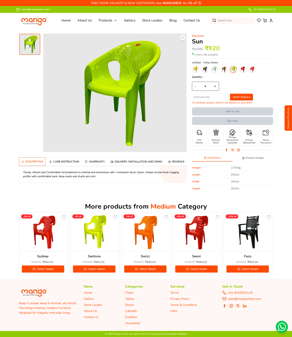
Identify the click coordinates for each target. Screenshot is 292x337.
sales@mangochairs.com (35, 9)
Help (173, 311)
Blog (173, 20)
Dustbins (131, 317)
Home (66, 20)
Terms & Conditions (183, 305)
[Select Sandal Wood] (223, 69)
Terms (174, 293)
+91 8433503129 (264, 9)
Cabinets (131, 311)
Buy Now (232, 121)
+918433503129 (240, 293)
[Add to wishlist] (182, 37)
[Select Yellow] (195, 69)
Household (132, 323)
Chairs (129, 293)
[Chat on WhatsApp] (282, 327)
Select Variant (45, 269)
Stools (129, 305)
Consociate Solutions (175, 333)
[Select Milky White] (214, 69)
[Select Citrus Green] (233, 69)
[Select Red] (242, 69)
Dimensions (214, 158)
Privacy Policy (179, 299)
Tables (129, 299)
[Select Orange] (252, 69)
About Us (84, 20)
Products (105, 20)
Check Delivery (241, 97)
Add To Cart (232, 111)
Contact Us (192, 20)
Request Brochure (288, 118)
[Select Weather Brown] (204, 69)
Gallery (129, 20)
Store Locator (152, 20)
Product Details (254, 158)
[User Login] (271, 20)
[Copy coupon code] (199, 3)
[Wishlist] (259, 20)
